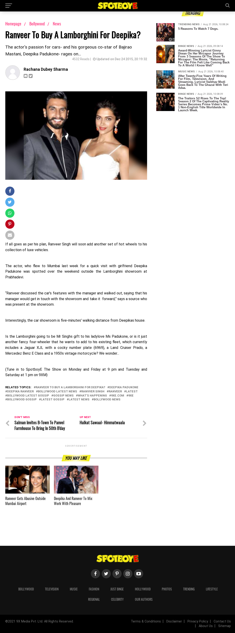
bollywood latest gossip (28, 395)
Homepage (13, 24)
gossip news (63, 395)
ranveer (115, 391)
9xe (131, 395)
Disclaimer (174, 621)
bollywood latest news (57, 391)
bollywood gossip (22, 399)
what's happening (92, 395)
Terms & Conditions (146, 621)
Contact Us (222, 621)
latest (132, 391)
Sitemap (224, 626)
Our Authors (144, 599)
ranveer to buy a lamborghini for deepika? (70, 387)
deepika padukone (123, 387)
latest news (79, 399)
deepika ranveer (20, 391)
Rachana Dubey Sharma (46, 69)
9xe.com (117, 395)
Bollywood (37, 24)
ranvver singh (92, 391)
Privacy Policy (197, 621)
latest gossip (52, 399)
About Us (206, 626)
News (57, 24)
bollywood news (107, 399)
